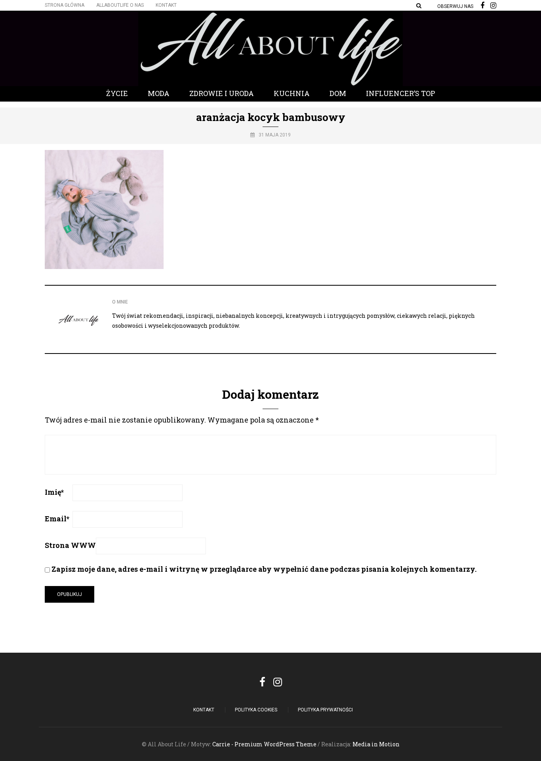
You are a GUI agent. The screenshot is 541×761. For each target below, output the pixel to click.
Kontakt (166, 5)
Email (57, 518)
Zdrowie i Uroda (221, 93)
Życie (117, 93)
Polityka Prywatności (325, 710)
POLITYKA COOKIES (256, 710)
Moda (159, 93)
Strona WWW (70, 545)
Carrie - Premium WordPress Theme (264, 744)
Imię (54, 492)
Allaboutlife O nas (120, 5)
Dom (338, 93)
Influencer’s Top (400, 93)
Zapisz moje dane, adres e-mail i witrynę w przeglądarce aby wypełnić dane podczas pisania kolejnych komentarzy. (263, 569)
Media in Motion (376, 744)
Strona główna (64, 5)
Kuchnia (292, 93)
